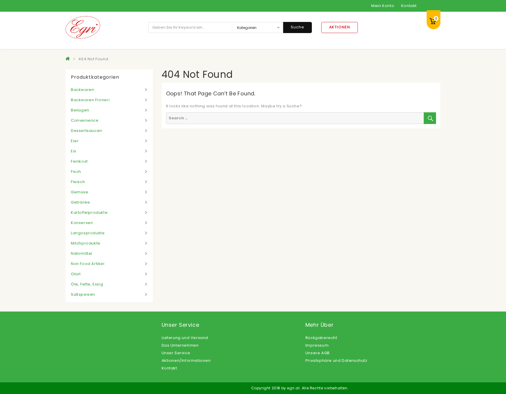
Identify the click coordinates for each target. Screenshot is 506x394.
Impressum (317, 345)
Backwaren (82, 89)
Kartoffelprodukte (89, 212)
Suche (297, 27)
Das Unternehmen (180, 345)
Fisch (76, 171)
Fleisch (78, 182)
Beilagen (80, 110)
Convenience (85, 120)
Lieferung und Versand (185, 337)
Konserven (82, 223)
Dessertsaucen (86, 130)
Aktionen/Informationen (186, 360)
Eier (74, 141)
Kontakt (409, 5)
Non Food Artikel (88, 263)
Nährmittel (81, 253)
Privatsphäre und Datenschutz (336, 360)
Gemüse (79, 192)
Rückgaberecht (321, 337)
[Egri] (69, 59)
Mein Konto (382, 5)
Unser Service (176, 353)
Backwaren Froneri (90, 100)
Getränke (80, 202)
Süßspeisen (83, 294)
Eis (73, 151)
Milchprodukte (85, 243)
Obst (76, 274)
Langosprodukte (88, 233)
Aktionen (339, 27)
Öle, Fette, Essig (87, 284)
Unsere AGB (317, 353)
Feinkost (79, 161)
